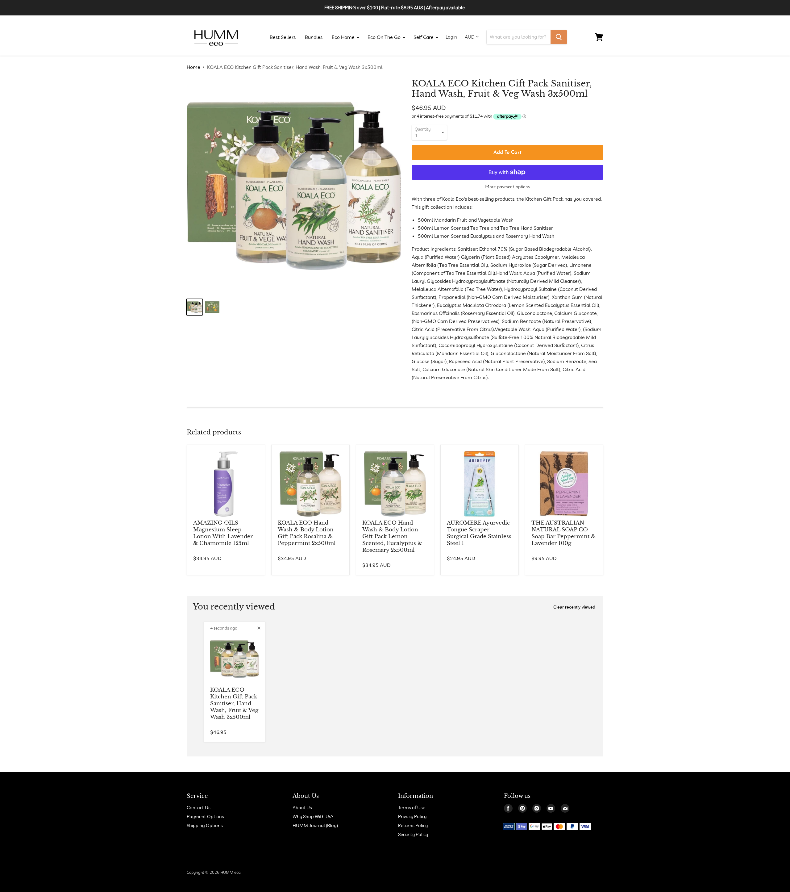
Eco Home (344, 37)
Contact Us (198, 807)
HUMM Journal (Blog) (315, 825)
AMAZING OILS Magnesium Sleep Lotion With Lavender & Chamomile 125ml (223, 533)
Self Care (424, 37)
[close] (259, 628)
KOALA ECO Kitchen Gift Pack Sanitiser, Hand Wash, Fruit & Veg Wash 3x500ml (234, 703)
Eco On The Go (385, 37)
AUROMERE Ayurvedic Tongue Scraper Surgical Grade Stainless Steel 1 (479, 533)
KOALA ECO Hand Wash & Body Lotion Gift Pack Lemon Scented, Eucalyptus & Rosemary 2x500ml (392, 536)
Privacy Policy (412, 816)
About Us (302, 807)
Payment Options (205, 816)
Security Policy (413, 834)
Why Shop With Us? (313, 816)
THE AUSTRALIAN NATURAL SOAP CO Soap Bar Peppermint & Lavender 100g (563, 533)
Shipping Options (205, 825)
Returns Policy (413, 825)
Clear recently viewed (574, 607)
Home (193, 67)
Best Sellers (283, 37)
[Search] (559, 37)
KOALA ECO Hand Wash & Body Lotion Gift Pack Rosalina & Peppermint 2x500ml (307, 533)
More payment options (507, 187)
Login (451, 37)
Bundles (313, 37)
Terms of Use (411, 807)
